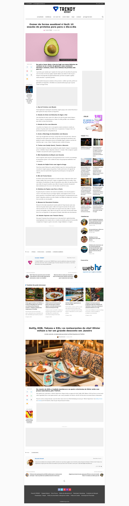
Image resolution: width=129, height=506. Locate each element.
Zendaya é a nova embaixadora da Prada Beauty (94, 238)
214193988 (29, 3)
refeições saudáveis (58, 251)
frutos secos (41, 251)
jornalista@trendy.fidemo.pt (39, 3)
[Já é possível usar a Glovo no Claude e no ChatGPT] (84, 231)
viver (88, 299)
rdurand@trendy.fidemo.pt (86, 463)
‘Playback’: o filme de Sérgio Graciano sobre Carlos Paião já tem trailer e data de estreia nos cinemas (86, 209)
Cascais (39, 400)
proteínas (48, 251)
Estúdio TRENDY (48, 30)
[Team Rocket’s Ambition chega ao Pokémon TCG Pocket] (29, 414)
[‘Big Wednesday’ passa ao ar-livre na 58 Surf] (86, 142)
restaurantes (35, 452)
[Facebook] (96, 4)
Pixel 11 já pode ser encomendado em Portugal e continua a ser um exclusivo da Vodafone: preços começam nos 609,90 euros (98, 151)
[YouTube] (102, 4)
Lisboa (97, 398)
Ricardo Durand (62, 336)
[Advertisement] (56, 96)
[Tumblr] (31, 75)
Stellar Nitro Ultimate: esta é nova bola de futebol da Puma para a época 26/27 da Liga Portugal (98, 209)
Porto (100, 398)
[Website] (75, 267)
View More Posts (71, 257)
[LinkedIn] (27, 75)
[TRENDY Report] (64, 10)
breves (68, 299)
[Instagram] (101, 4)
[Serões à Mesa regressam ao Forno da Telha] (75, 294)
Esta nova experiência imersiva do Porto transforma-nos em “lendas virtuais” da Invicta (29, 99)
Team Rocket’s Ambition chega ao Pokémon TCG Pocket (29, 421)
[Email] (27, 78)
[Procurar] (102, 17)
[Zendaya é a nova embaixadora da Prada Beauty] (84, 239)
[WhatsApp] (31, 71)
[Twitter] (98, 4)
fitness (33, 251)
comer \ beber (30, 299)
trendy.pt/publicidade (46, 264)
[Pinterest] (99, 4)
